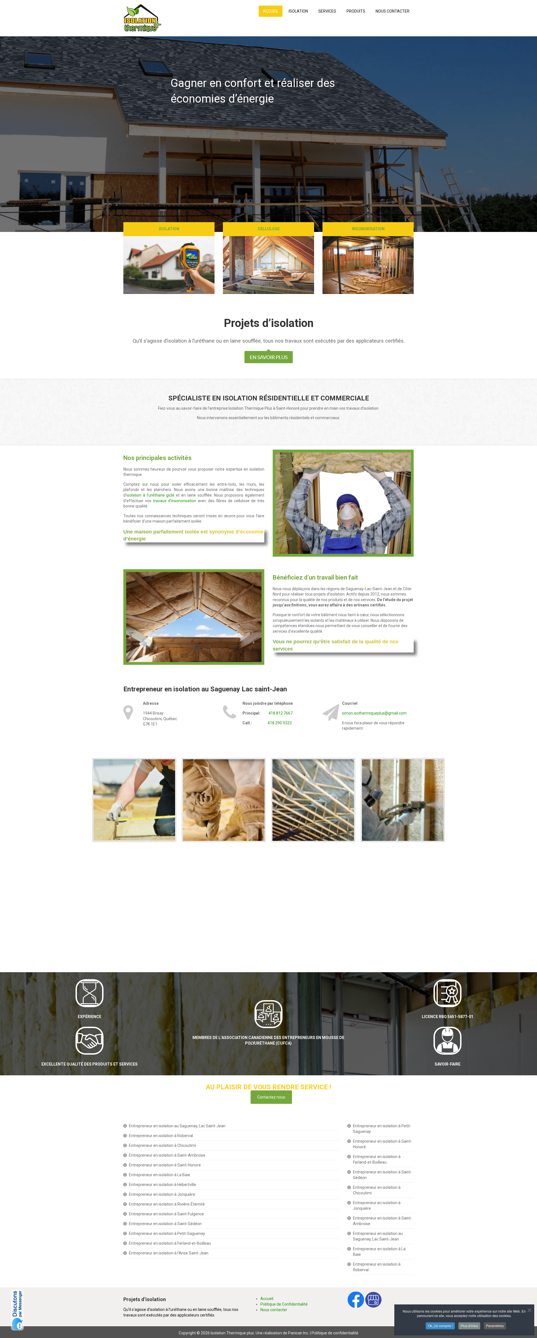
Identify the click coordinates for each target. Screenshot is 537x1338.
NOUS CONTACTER (392, 11)
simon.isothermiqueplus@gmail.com (374, 713)
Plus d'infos (469, 1325)
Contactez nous (271, 1097)
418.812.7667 (280, 713)
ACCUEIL (270, 11)
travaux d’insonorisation (174, 501)
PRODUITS (356, 11)
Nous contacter (273, 1310)
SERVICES (327, 11)
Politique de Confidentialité (284, 1304)
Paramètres (495, 1325)
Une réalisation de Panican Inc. (282, 1333)
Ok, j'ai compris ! (440, 1325)
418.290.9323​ (280, 723)
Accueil (266, 1298)
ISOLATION (298, 11)
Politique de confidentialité (335, 1333)
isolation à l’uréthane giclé (150, 495)
